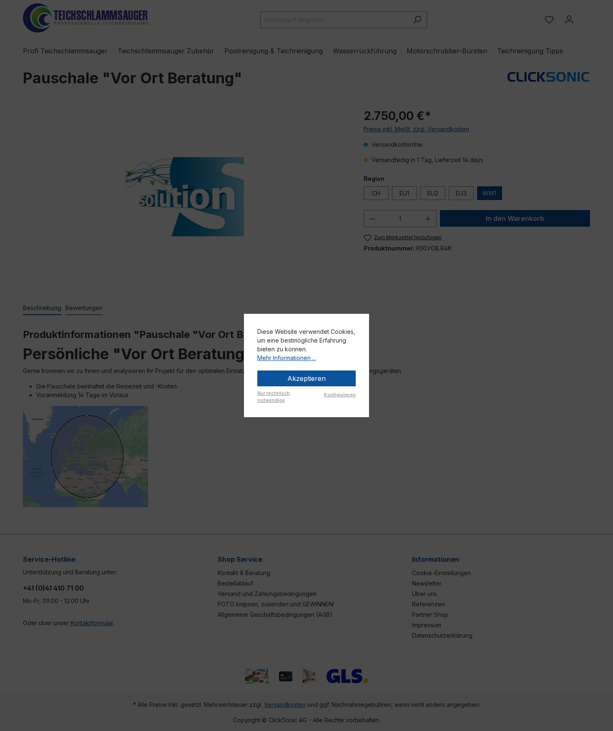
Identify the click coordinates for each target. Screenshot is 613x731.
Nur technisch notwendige (273, 396)
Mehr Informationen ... (286, 357)
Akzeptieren (306, 378)
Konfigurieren (340, 395)
